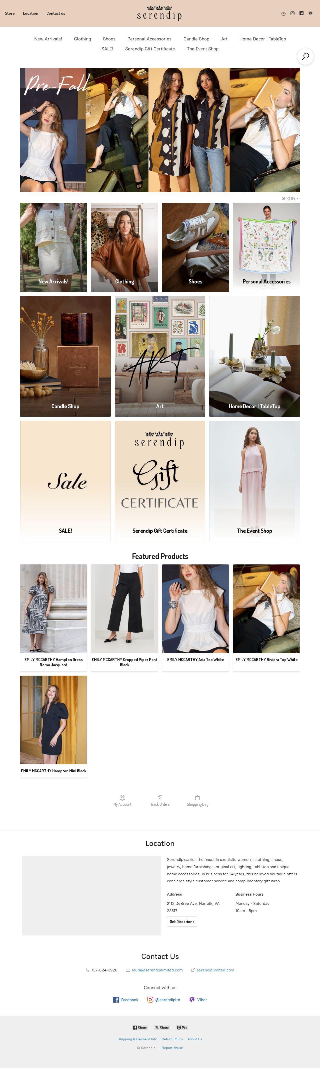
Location (30, 13)
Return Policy (172, 1039)
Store (10, 13)
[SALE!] (65, 471)
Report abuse (172, 1048)
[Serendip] (160, 13)
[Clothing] (124, 237)
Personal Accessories (150, 39)
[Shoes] (195, 237)
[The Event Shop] (254, 471)
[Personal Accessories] (266, 237)
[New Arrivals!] (53, 237)
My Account (123, 804)
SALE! (107, 49)
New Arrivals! (48, 39)
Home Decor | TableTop (263, 39)
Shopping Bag (197, 804)
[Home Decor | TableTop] (254, 346)
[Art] (160, 346)
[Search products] (305, 56)
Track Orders (160, 804)
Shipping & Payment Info (137, 1039)
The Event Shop (202, 49)
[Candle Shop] (65, 346)
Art (224, 39)
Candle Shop (196, 39)
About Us (195, 1039)
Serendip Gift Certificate (150, 49)
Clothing (82, 39)
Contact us (55, 13)
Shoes (109, 39)
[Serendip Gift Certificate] (160, 471)
